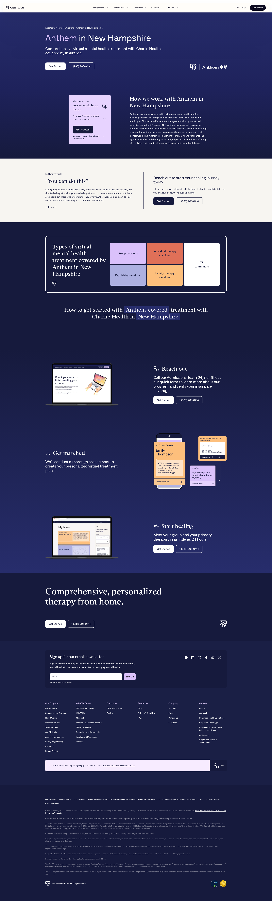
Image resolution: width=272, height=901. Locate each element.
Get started (258, 7)
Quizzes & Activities (146, 713)
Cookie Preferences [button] (52, 804)
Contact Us (173, 718)
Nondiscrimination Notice (97, 800)
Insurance (49, 746)
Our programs (99, 7)
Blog (140, 708)
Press (170, 713)
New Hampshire (66, 27)
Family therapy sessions (164, 275)
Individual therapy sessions (164, 253)
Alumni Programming (54, 737)
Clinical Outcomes (115, 708)
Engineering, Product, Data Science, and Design (210, 729)
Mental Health (51, 708)
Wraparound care (52, 723)
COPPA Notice (80, 800)
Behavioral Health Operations (212, 718)
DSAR (201, 800)
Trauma (79, 741)
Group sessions (128, 253)
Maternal (80, 718)
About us (155, 7)
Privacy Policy (50, 800)
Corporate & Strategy (208, 723)
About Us (172, 708)
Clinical (202, 708)
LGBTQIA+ (80, 713)
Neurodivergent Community (88, 732)
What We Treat (51, 727)
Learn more (201, 266)
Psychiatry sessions (128, 275)
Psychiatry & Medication (86, 737)
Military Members (83, 727)
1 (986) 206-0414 (81, 66)
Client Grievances (213, 800)
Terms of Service (65, 800)
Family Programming (54, 741)
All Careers (204, 735)
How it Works (51, 718)
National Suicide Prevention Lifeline (119, 765)
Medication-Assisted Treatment (89, 723)
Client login (241, 7)
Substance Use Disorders (56, 713)
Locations (50, 27)
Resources (138, 7)
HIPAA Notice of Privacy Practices (122, 800)
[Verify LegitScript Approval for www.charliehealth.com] (214, 883)
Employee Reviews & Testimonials (208, 741)
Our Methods (51, 732)
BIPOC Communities (85, 708)
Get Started (55, 66)
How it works (120, 7)
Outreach (203, 713)
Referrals (171, 7)
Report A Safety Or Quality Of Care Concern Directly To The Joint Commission (167, 800)
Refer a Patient (51, 751)
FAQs (140, 718)
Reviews (110, 713)
